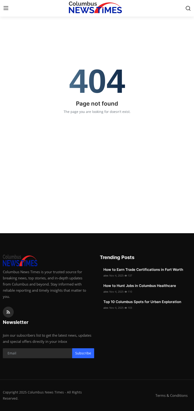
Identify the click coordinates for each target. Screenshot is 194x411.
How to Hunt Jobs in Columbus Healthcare (139, 285)
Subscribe (83, 353)
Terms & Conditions (171, 395)
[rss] (8, 312)
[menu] (6, 8)
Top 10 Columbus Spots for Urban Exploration (142, 301)
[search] (188, 8)
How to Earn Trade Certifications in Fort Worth (143, 269)
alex (105, 275)
